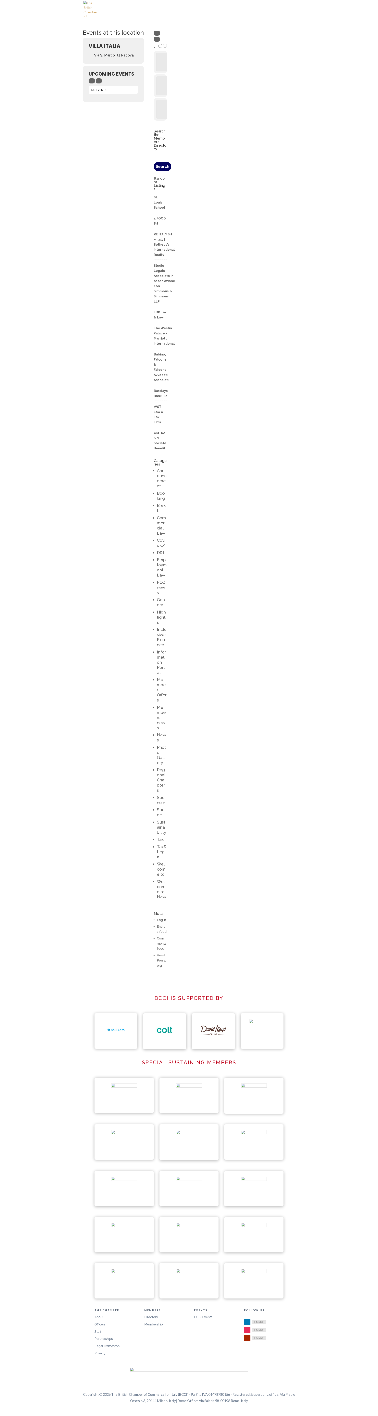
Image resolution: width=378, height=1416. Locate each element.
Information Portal (161, 662)
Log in (161, 920)
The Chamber (216, 13)
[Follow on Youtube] (247, 1338)
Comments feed (161, 943)
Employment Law (162, 567)
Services (264, 13)
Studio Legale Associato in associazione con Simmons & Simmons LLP (164, 283)
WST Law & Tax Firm (159, 414)
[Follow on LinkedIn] (247, 1322)
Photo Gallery (161, 755)
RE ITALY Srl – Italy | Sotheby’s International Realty (164, 244)
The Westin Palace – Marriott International (164, 335)
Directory (151, 1317)
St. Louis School (159, 202)
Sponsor (161, 800)
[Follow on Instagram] (247, 1330)
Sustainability (161, 827)
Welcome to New (161, 889)
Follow (258, 1321)
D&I (160, 552)
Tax (160, 839)
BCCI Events (203, 1317)
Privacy (99, 1353)
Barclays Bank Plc (161, 393)
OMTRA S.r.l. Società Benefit (160, 440)
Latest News (189, 13)
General (161, 602)
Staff (97, 1332)
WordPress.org (161, 960)
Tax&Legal (162, 851)
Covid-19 (161, 543)
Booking (161, 496)
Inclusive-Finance (162, 637)
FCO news (161, 587)
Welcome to (161, 869)
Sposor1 (162, 812)
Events (242, 13)
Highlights (161, 617)
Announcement (162, 478)
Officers (100, 1324)
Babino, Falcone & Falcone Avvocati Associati (161, 367)
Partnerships (103, 1339)
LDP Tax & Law (160, 314)
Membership (153, 1324)
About (99, 1317)
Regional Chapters (161, 780)
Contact (287, 13)
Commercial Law (161, 525)
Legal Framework (107, 1346)
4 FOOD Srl (160, 221)
